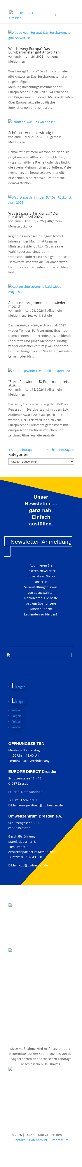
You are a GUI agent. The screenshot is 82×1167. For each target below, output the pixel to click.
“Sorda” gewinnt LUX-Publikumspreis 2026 (38, 383)
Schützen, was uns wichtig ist (32, 132)
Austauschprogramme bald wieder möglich (37, 304)
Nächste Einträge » (60, 450)
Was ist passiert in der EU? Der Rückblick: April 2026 (33, 215)
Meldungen (16, 61)
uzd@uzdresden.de (33, 865)
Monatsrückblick (20, 226)
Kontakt (19, 1140)
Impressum (60, 1140)
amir (17, 56)
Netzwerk (33, 315)
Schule (47, 315)
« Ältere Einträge (20, 450)
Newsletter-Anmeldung (41, 541)
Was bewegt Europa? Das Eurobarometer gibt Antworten (34, 50)
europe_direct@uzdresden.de (41, 805)
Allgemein (54, 56)
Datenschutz (38, 1140)
